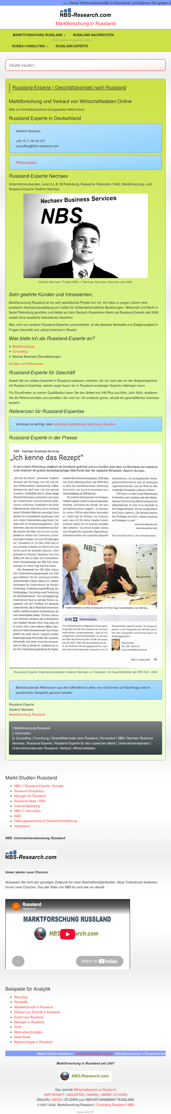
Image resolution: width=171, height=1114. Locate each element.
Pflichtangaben (26, 162)
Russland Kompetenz (29, 791)
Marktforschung (23, 346)
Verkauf (65, 748)
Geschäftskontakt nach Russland (74, 738)
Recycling (21, 997)
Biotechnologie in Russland (33, 1042)
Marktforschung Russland (37, 35)
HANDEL (93, 1094)
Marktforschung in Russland (86, 23)
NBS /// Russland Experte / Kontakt (38, 785)
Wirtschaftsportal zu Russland (95, 1089)
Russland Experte (39, 743)
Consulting (19, 351)
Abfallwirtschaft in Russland (33, 1007)
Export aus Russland (28, 1017)
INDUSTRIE (75, 1094)
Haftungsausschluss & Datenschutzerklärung (45, 820)
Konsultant (107, 738)
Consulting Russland (110, 1104)
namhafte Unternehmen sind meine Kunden (84, 424)
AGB (17, 816)
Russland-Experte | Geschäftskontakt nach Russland (69, 87)
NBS (121, 738)
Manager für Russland (30, 796)
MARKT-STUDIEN (114, 1094)
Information (23, 733)
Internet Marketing (27, 806)
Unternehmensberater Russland (34, 748)
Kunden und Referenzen (26, 363)
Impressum (22, 826)
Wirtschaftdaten (84, 748)
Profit (18, 1027)
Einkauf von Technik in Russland (37, 1012)
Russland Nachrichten (93, 35)
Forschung (41, 738)
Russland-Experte (71, 46)
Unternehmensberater (133, 743)
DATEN (57, 1099)
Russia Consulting (29, 46)
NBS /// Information (27, 810)
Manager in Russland (29, 1022)
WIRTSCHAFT (54, 1094)
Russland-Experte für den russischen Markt (85, 743)
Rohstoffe (21, 1002)
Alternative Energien (28, 1032)
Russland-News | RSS (29, 801)
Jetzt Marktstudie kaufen (74, 1053)
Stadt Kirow (22, 1037)
